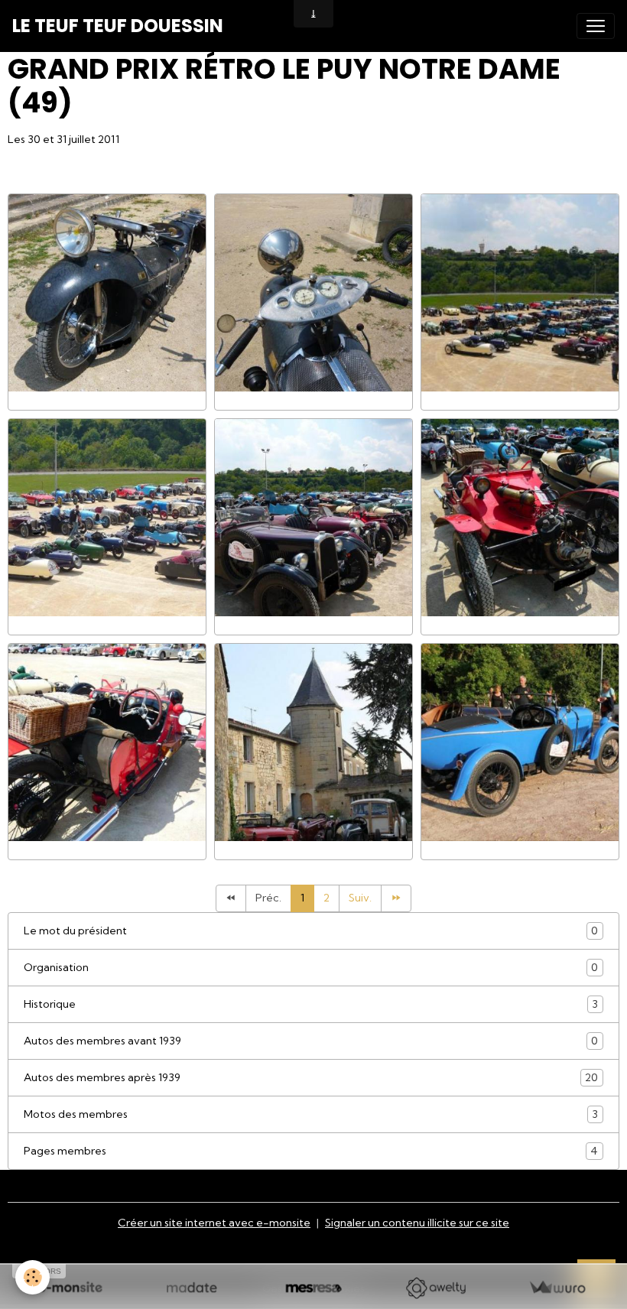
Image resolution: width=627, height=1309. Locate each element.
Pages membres (311, 1151)
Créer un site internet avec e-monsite (214, 1222)
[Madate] (191, 1288)
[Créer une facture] (557, 1288)
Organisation (311, 967)
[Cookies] (32, 1277)
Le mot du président (311, 931)
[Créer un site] (70, 1288)
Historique (311, 1004)
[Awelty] (435, 1288)
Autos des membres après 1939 (311, 1077)
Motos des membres (311, 1114)
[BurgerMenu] (596, 26)
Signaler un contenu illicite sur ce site (417, 1222)
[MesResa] (313, 1288)
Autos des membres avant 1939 (311, 1041)
